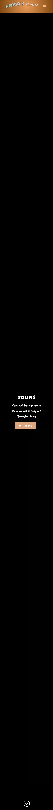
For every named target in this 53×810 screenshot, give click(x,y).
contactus (25, 425)
